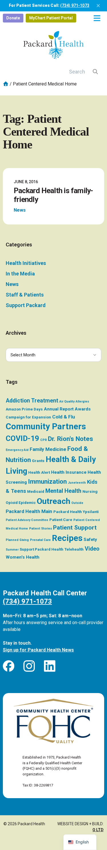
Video (92, 548)
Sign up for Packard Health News (38, 650)
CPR (43, 440)
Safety (90, 539)
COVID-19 (22, 438)
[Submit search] (95, 71)
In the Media (20, 274)
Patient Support (75, 527)
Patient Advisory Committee (27, 520)
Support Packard (26, 305)
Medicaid (35, 491)
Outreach (53, 501)
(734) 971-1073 (74, 5)
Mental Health (63, 490)
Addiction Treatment (32, 400)
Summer (12, 549)
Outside (77, 503)
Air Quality (66, 401)
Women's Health (22, 557)
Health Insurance (68, 472)
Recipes (67, 538)
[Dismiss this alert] (98, 5)
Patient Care (60, 519)
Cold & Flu (63, 417)
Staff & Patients (25, 295)
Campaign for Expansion (28, 417)
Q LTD (98, 829)
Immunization (47, 481)
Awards (83, 409)
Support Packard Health (41, 549)
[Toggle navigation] (97, 18)
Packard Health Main (29, 511)
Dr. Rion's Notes (70, 439)
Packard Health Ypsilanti (76, 511)
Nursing (90, 491)
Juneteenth (77, 483)
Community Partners (46, 426)
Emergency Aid (17, 450)
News (20, 210)
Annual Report (59, 409)
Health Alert (39, 472)
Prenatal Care (40, 540)
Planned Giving (17, 540)
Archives (16, 333)
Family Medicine (48, 449)
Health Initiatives (26, 263)
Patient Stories (40, 528)
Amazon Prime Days (24, 409)
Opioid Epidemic (21, 502)
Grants (38, 460)
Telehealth (74, 549)
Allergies (82, 401)
